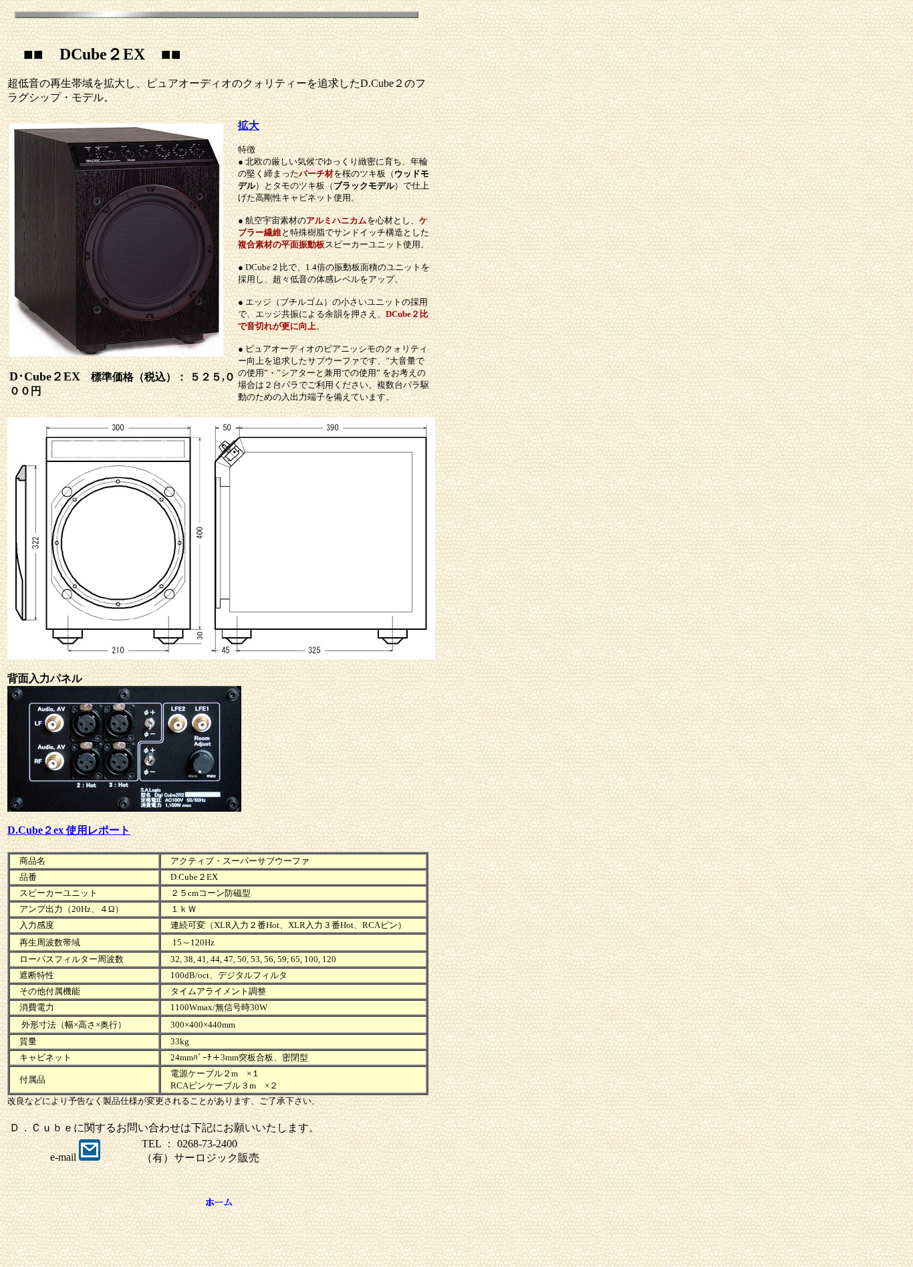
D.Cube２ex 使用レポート (68, 830)
